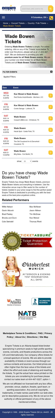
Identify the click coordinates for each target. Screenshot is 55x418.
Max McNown (35, 206)
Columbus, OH (39, 17)
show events (27, 161)
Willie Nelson (7, 206)
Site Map (44, 336)
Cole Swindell (7, 221)
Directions (32, 336)
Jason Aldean (35, 210)
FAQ (40, 333)
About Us (20, 336)
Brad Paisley (7, 214)
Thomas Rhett (36, 221)
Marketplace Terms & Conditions (19, 333)
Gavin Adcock (8, 210)
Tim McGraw (35, 214)
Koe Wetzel (34, 217)
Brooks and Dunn (9, 217)
